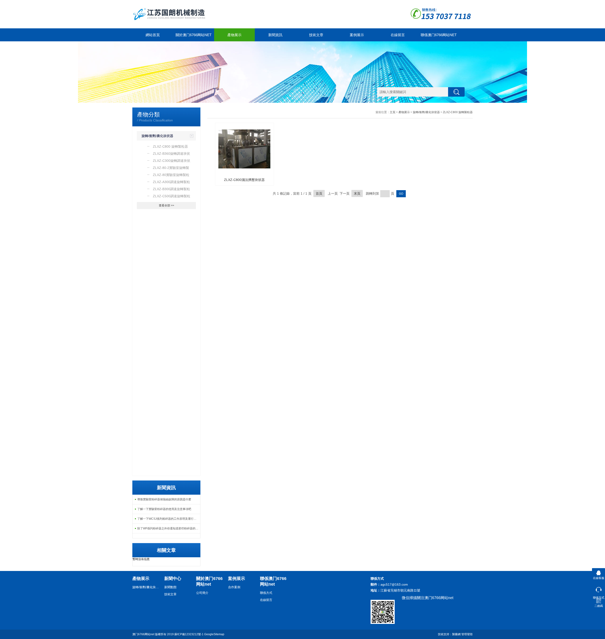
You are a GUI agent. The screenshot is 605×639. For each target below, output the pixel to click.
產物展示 (234, 35)
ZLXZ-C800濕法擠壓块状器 (244, 180)
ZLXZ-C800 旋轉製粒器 (458, 112)
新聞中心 (172, 578)
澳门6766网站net (143, 634)
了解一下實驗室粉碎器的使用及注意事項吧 (164, 509)
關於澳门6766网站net (194, 35)
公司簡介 (202, 593)
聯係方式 (266, 593)
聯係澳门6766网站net (439, 35)
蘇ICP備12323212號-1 (188, 634)
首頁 (319, 193)
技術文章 (316, 35)
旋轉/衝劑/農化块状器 (157, 136)
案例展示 (357, 35)
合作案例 (234, 587)
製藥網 (456, 634)
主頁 (392, 112)
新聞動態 (170, 587)
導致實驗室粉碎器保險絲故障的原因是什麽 (164, 499)
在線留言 (398, 35)
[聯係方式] (598, 588)
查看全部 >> (166, 205)
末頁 (357, 193)
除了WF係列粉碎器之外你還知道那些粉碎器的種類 (168, 528)
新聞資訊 (275, 35)
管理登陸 (467, 634)
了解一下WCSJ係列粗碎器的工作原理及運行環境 (168, 518)
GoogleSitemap (214, 634)
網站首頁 (153, 35)
